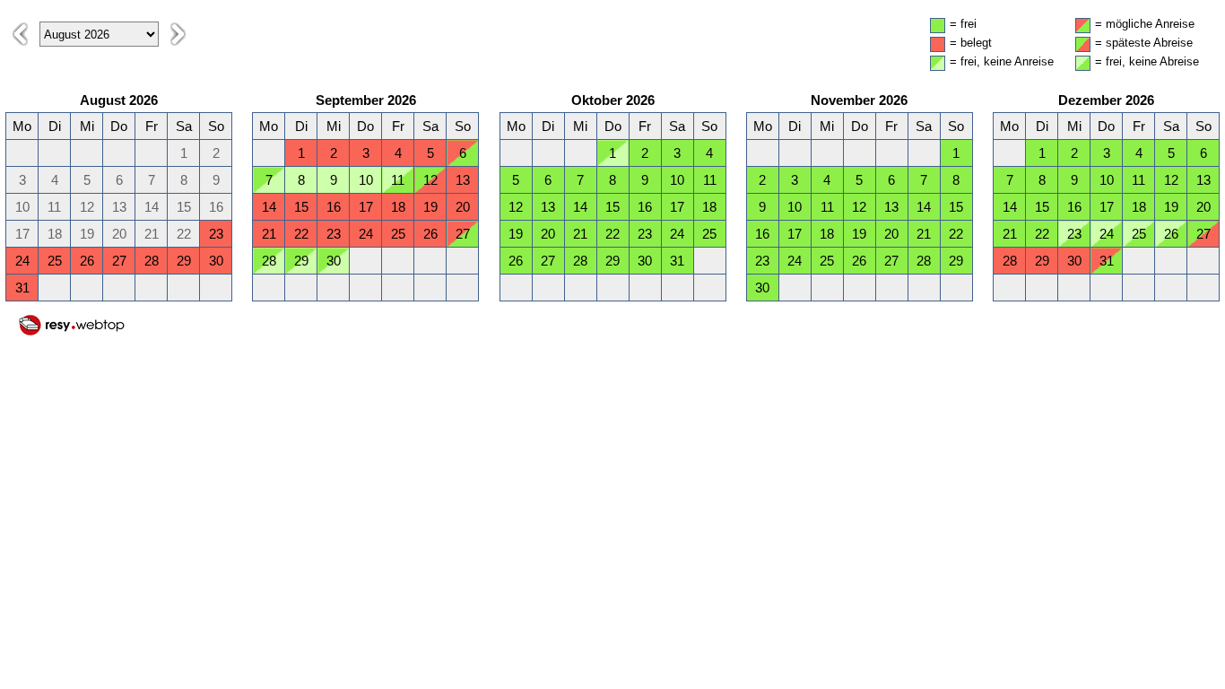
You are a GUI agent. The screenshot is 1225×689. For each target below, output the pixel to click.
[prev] (20, 34)
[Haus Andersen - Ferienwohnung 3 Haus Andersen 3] (72, 332)
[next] (178, 34)
